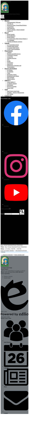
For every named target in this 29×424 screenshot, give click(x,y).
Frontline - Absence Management (15, 92)
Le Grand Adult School (13, 47)
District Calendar (8, 276)
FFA (8, 59)
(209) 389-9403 (9, 272)
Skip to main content (6, 1)
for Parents (10, 70)
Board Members (11, 35)
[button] (7, 21)
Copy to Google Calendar (7, 250)
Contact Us (10, 31)
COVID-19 (10, 24)
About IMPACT (11, 82)
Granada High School (12, 46)
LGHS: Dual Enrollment (13, 49)
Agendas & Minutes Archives (14, 41)
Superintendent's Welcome (14, 22)
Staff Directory (11, 28)
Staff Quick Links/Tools (13, 91)
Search (2, 214)
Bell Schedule (10, 77)
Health (8, 61)
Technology (10, 62)
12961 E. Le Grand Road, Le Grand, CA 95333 (13, 270)
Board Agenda (11, 34)
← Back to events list (7, 254)
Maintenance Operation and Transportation (14, 66)
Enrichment (10, 85)
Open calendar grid (19, 254)
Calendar (3, 252)
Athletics (9, 52)
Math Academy (11, 79)
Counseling (10, 56)
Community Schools (12, 55)
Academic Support (12, 83)
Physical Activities (11, 86)
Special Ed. (10, 64)
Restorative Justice (12, 74)
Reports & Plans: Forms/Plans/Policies (17, 25)
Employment (7, 277)
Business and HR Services (14, 54)
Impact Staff (10, 88)
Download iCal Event (21, 250)
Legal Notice (10, 26)
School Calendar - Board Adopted (15, 29)
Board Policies (11, 37)
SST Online (10, 94)
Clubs (8, 73)
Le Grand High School (13, 45)
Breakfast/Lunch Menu (13, 76)
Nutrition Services (11, 58)
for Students (10, 71)
